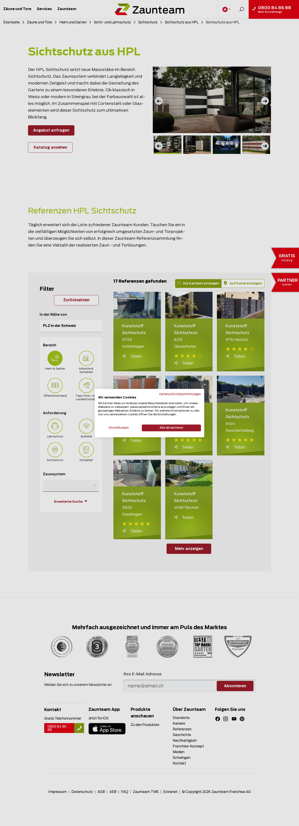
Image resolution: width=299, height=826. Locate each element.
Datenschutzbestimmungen (180, 394)
